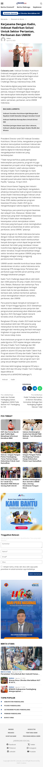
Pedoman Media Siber (31, 736)
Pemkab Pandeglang (12, 713)
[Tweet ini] (29, 388)
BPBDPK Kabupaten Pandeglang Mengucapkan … (22, 690)
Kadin (13, 379)
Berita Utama (6, 672)
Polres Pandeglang (12, 706)
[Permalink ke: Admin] (3, 39)
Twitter (32, 744)
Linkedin (12, 752)
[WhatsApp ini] (40, 388)
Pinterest (12, 748)
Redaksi (11, 733)
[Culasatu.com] (21, 3)
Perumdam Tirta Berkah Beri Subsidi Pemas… (20, 674)
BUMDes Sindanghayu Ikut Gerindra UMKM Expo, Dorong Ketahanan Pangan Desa (32, 483)
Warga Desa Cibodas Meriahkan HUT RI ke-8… (24, 681)
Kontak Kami (11, 736)
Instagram (32, 748)
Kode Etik (31, 729)
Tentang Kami (31, 733)
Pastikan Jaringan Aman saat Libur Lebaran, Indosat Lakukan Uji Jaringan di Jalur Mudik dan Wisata (21, 127)
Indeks (11, 729)
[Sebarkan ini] (24, 388)
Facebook (12, 744)
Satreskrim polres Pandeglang (17, 710)
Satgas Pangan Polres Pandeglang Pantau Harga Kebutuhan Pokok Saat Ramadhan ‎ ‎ (32, 458)
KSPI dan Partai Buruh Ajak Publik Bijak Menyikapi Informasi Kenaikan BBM (10, 435)
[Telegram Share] (34, 388)
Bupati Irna (9, 718)
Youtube (33, 752)
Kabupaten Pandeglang (14, 702)
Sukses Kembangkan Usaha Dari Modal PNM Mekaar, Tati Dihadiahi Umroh (32, 435)
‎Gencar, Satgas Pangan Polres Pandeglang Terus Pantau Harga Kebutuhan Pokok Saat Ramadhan (10, 459)
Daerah (11, 678)
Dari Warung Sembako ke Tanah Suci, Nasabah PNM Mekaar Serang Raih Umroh (10, 482)
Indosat (5, 379)
